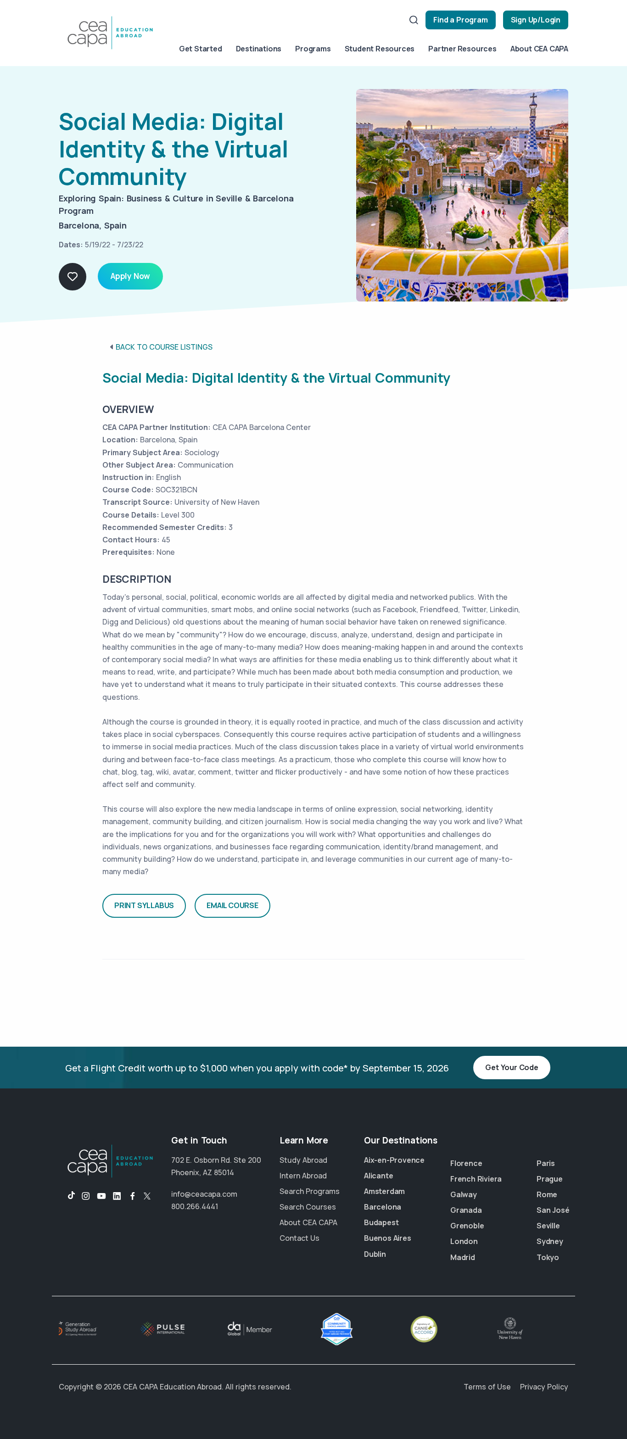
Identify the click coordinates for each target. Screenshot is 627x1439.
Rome (547, 1194)
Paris (546, 1163)
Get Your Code (511, 1067)
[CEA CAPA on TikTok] (67, 1196)
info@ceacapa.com (204, 1194)
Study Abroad (303, 1160)
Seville (548, 1226)
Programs (312, 49)
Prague (550, 1179)
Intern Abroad (303, 1176)
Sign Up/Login (535, 20)
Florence (466, 1163)
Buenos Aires (387, 1238)
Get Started (200, 49)
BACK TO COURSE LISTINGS (164, 347)
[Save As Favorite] (72, 276)
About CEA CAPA (539, 49)
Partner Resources (462, 49)
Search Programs (310, 1191)
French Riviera (476, 1179)
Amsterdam (384, 1191)
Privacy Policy (544, 1387)
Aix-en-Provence (394, 1160)
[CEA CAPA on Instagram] (85, 1196)
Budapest (381, 1222)
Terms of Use (487, 1387)
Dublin (375, 1254)
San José (553, 1210)
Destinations (259, 49)
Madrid (462, 1257)
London (464, 1241)
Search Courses (308, 1207)
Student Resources (380, 49)
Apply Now (130, 276)
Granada (466, 1210)
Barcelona (382, 1207)
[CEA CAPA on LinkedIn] (117, 1196)
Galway (463, 1194)
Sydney (550, 1241)
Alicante (378, 1176)
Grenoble (467, 1226)
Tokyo (548, 1257)
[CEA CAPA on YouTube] (101, 1196)
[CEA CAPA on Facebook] (132, 1196)
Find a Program (460, 20)
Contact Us (299, 1238)
